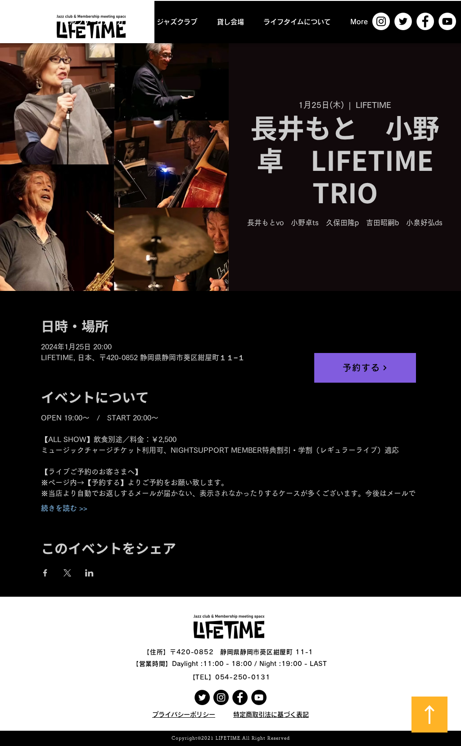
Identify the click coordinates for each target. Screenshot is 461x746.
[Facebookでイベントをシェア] (45, 572)
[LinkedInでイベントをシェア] (89, 572)
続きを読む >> (64, 508)
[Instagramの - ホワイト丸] (381, 21)
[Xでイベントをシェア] (67, 572)
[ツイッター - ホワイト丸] (403, 21)
